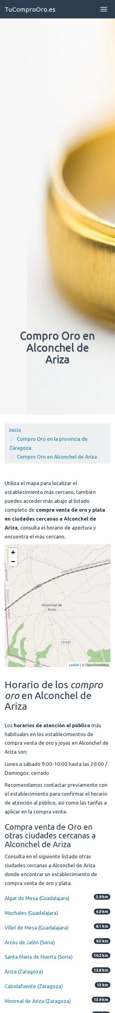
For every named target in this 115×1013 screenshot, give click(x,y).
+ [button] (13, 552)
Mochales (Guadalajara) (31, 913)
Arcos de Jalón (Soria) (30, 942)
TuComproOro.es (30, 9)
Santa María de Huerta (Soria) (39, 957)
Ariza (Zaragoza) (24, 971)
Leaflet (74, 664)
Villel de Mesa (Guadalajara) (37, 927)
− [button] (13, 561)
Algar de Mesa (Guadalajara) (37, 898)
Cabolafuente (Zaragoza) (34, 986)
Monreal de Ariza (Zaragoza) (38, 1001)
